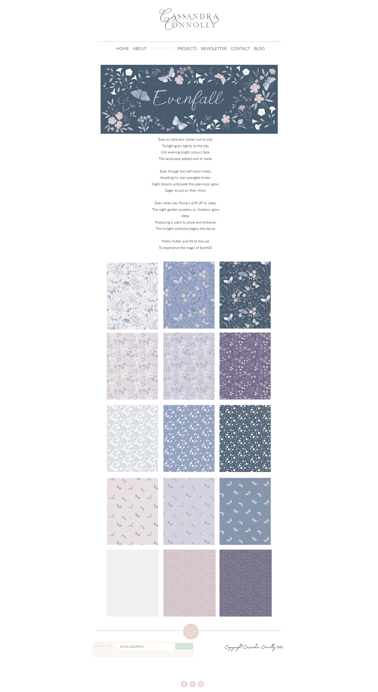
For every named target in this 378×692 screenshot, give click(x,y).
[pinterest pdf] (192, 684)
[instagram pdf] (201, 684)
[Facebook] (184, 684)
